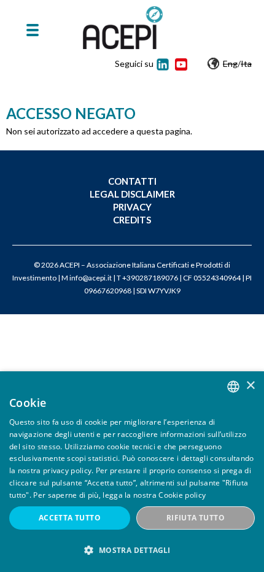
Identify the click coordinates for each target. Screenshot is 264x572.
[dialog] (132, 471)
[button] (132, 550)
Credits (132, 219)
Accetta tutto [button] (70, 517)
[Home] (123, 27)
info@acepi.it (90, 277)
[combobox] (233, 387)
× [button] (250, 385)
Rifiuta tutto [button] (195, 517)
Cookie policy (182, 495)
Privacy (132, 206)
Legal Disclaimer (132, 193)
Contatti (132, 181)
